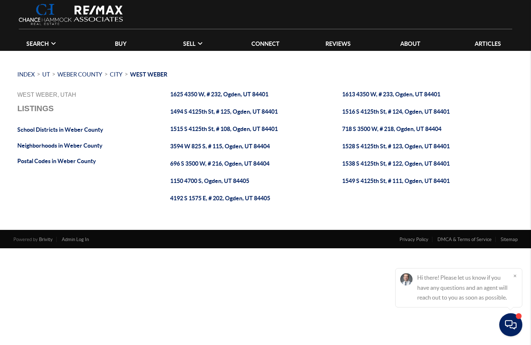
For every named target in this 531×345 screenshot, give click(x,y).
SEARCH (37, 43)
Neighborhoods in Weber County (60, 145)
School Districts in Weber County (60, 129)
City (116, 74)
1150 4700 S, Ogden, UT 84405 (209, 181)
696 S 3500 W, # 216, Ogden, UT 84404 (219, 163)
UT (46, 74)
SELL (189, 43)
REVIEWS (338, 43)
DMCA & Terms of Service (464, 239)
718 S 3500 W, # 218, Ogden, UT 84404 (391, 129)
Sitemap (509, 239)
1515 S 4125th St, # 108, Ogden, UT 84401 (224, 129)
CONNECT (265, 43)
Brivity (46, 239)
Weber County (79, 74)
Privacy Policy (414, 239)
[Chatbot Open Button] (510, 324)
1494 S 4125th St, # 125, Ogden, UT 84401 (224, 111)
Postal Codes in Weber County (56, 161)
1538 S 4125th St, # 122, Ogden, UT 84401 (396, 163)
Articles (488, 43)
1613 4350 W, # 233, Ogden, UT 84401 (391, 94)
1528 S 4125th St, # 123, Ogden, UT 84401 (396, 146)
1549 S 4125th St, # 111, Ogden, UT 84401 (396, 181)
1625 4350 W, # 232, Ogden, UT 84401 (219, 94)
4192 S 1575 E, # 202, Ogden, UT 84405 (220, 198)
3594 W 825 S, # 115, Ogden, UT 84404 (220, 146)
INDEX (26, 74)
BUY (120, 43)
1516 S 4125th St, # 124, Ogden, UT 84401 (396, 111)
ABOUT (410, 43)
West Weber (148, 74)
